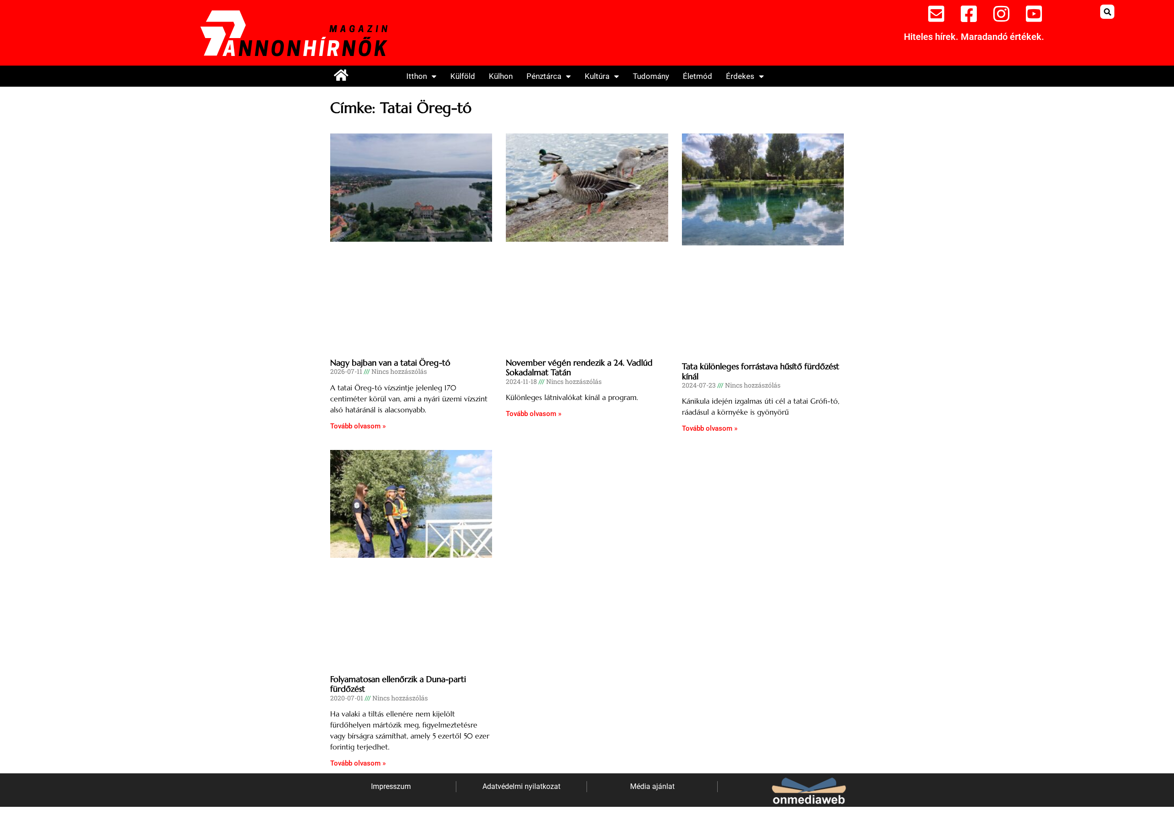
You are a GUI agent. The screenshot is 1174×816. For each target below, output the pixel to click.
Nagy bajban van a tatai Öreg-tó (390, 362)
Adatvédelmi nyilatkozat (521, 786)
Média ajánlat (652, 786)
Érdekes (740, 76)
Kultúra (597, 76)
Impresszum (391, 786)
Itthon (416, 76)
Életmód (697, 76)
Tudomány (651, 76)
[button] (1107, 12)
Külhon (501, 76)
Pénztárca (543, 76)
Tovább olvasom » (358, 426)
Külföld (462, 76)
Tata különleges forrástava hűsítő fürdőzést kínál (760, 371)
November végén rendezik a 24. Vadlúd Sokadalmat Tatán (579, 367)
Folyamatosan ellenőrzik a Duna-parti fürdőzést (398, 684)
